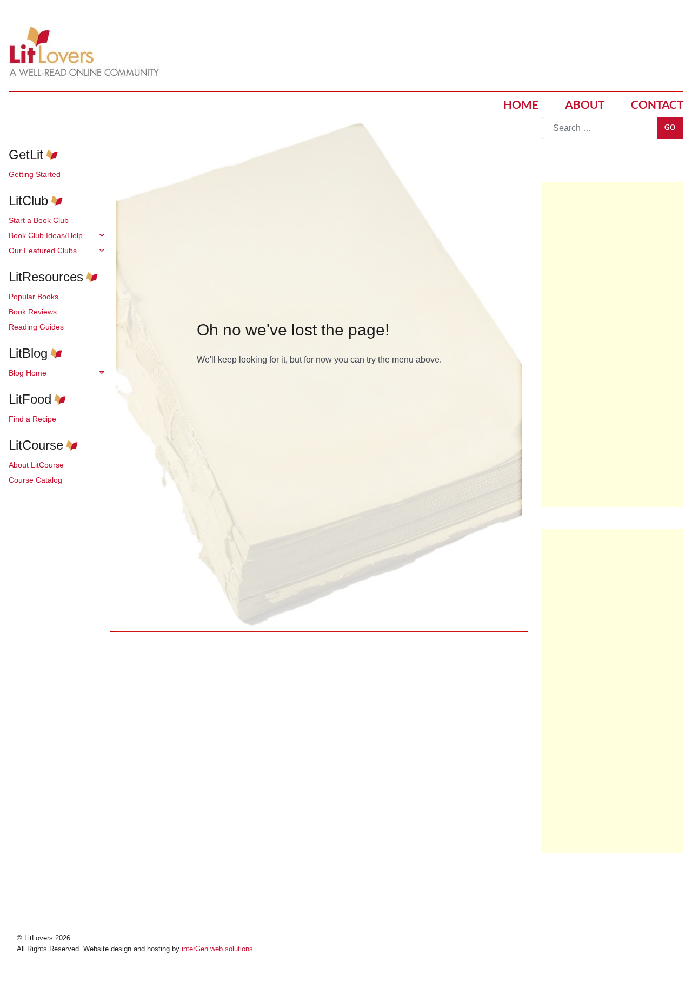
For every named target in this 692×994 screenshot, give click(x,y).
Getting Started (35, 174)
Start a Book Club (39, 220)
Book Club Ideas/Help (46, 235)
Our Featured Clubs (43, 250)
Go (670, 127)
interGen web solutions (217, 949)
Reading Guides (36, 326)
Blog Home (27, 372)
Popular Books (33, 296)
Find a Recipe (32, 418)
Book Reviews (33, 311)
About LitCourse (36, 464)
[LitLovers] (87, 51)
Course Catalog (35, 480)
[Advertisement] (612, 344)
